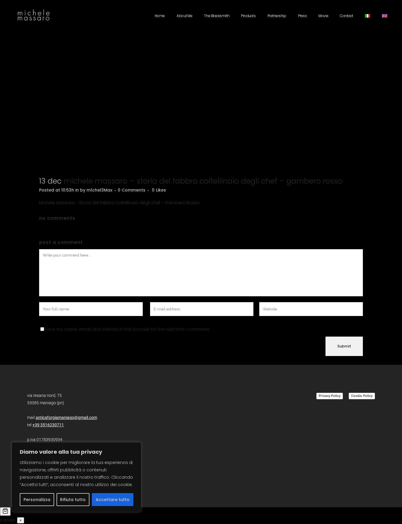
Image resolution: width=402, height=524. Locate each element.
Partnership (277, 15)
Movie (323, 15)
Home (160, 15)
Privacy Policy (329, 396)
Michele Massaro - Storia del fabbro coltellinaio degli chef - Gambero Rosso (119, 203)
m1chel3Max (99, 190)
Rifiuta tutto (73, 500)
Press (302, 15)
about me (184, 15)
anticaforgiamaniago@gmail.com (66, 417)
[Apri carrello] (5, 511)
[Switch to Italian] (367, 16)
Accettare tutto (112, 500)
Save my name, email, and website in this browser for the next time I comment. (127, 329)
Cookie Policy (362, 396)
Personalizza (37, 500)
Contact (346, 15)
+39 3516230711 (48, 424)
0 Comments (131, 190)
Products (248, 15)
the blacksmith (216, 15)
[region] (76, 477)
